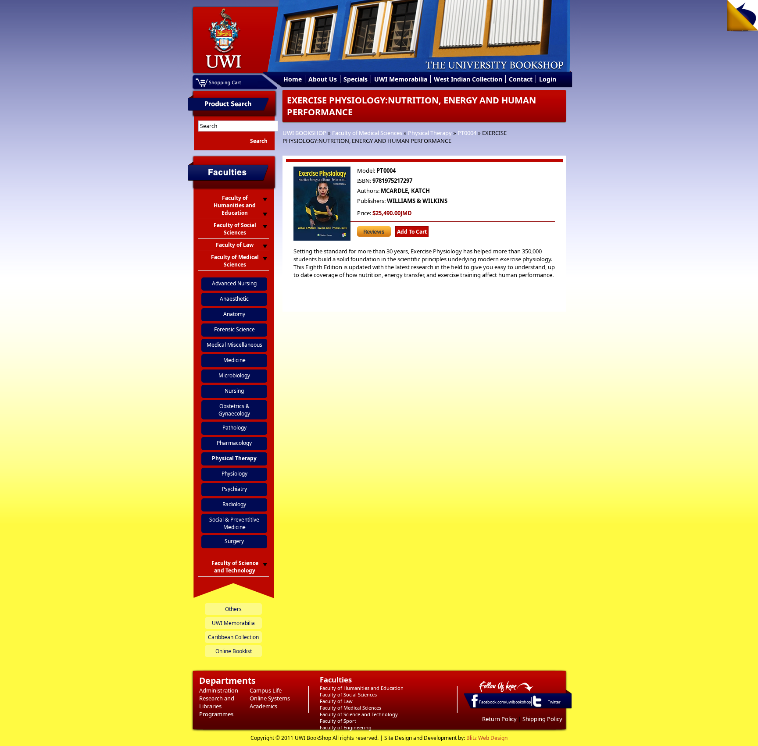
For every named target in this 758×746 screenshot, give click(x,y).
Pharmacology (234, 443)
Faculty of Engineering (346, 727)
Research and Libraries (216, 702)
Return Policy (499, 719)
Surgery (234, 541)
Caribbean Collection (233, 637)
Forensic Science (234, 329)
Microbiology (234, 375)
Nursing (234, 390)
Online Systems (270, 698)
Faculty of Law (336, 701)
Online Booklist (233, 651)
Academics (263, 706)
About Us (322, 79)
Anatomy (234, 314)
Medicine (234, 360)
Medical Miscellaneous (234, 344)
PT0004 (467, 133)
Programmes (216, 714)
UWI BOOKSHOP (304, 133)
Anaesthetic (234, 298)
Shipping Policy (542, 719)
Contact (521, 79)
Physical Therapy (430, 133)
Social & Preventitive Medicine (234, 523)
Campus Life (266, 690)
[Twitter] (536, 706)
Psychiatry (234, 489)
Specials (355, 79)
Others (233, 609)
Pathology (234, 427)
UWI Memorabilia (400, 79)
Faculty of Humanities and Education (362, 688)
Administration (218, 690)
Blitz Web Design (487, 738)
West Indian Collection (468, 79)
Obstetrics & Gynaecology (234, 409)
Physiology (234, 473)
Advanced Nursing (234, 283)
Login (547, 79)
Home (292, 79)
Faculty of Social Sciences (348, 694)
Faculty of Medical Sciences (367, 133)
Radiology (234, 504)
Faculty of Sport (338, 721)
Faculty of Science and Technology (359, 714)
